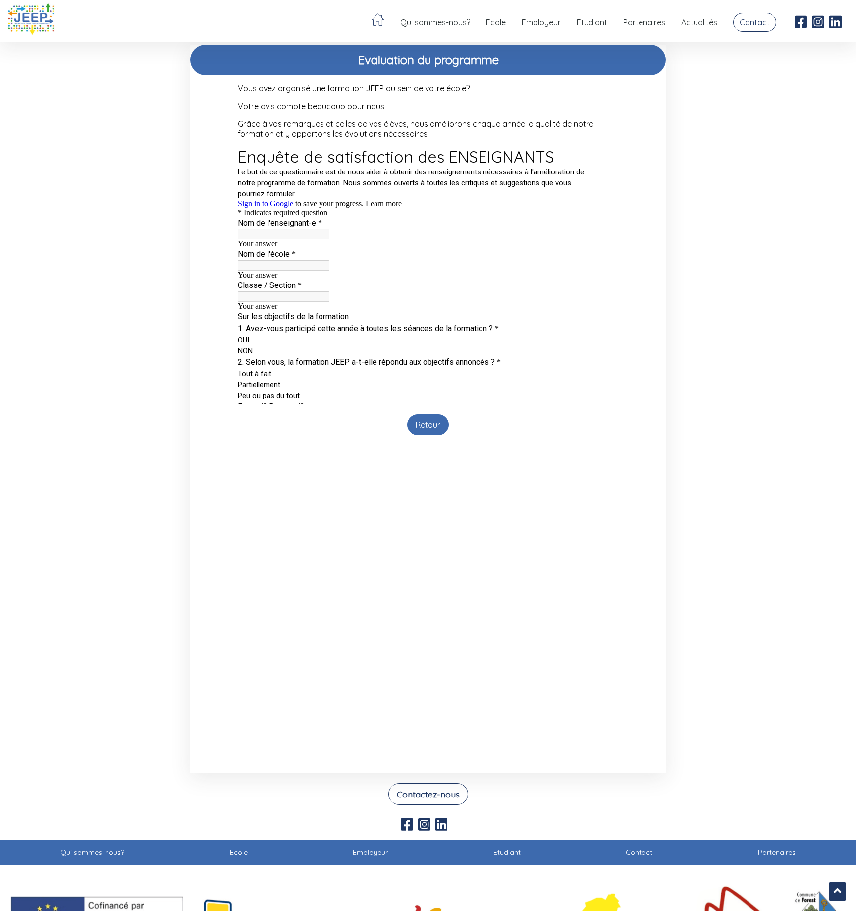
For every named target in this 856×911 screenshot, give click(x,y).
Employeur (541, 22)
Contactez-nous (428, 794)
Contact (755, 22)
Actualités (699, 22)
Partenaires (644, 22)
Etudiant (592, 22)
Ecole (496, 22)
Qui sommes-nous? (435, 22)
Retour (428, 425)
